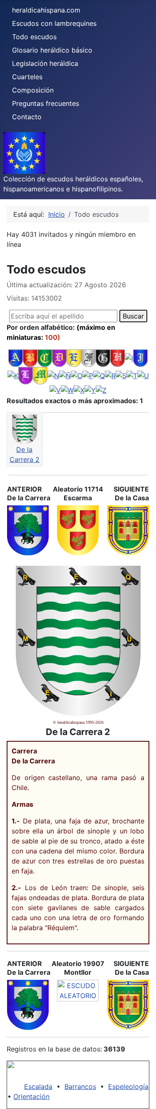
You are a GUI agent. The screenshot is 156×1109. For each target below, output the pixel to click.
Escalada (38, 1086)
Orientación (31, 1096)
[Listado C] (44, 358)
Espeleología (128, 1086)
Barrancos (80, 1086)
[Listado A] (15, 358)
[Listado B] (30, 358)
